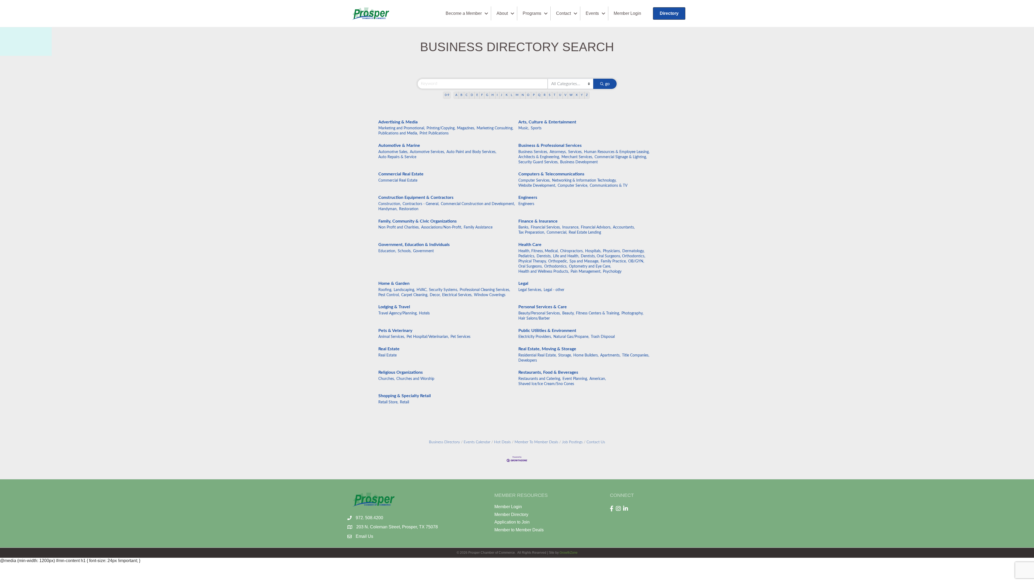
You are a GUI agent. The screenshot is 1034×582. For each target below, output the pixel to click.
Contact (563, 13)
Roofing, (385, 290)
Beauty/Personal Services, (539, 313)
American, (597, 379)
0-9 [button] (447, 94)
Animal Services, (391, 337)
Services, (575, 152)
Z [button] (587, 94)
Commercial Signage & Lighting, (621, 157)
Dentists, (544, 256)
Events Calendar (477, 442)
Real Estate (389, 349)
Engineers (527, 197)
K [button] (507, 94)
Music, (523, 128)
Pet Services (460, 337)
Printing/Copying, (441, 128)
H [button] (492, 94)
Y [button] (582, 94)
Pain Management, (586, 271)
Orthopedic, (558, 261)
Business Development (579, 162)
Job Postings (572, 442)
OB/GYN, (636, 261)
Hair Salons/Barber (534, 318)
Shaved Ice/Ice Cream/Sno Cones (546, 384)
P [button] (534, 94)
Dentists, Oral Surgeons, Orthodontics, (613, 256)
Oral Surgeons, (530, 266)
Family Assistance (478, 227)
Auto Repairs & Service (397, 157)
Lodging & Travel (394, 307)
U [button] (560, 94)
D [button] (472, 94)
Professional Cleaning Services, (485, 290)
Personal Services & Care (542, 307)
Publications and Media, (398, 133)
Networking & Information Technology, (584, 180)
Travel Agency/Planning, (397, 313)
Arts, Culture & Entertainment (547, 122)
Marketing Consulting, (495, 128)
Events (592, 13)
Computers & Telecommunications (551, 174)
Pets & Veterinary (395, 330)
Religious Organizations (400, 372)
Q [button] (539, 94)
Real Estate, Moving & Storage (547, 349)
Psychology (612, 271)
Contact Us (595, 442)
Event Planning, (575, 379)
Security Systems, (443, 290)
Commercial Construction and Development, (478, 204)
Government (423, 251)
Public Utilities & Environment (547, 330)
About (502, 13)
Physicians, (612, 251)
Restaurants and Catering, (539, 379)
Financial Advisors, (596, 227)
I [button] (497, 94)
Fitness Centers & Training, (598, 313)
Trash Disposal (603, 337)
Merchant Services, (577, 157)
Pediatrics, (526, 256)
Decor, (435, 295)
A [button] (456, 94)
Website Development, (537, 186)
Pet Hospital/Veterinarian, (428, 337)
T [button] (555, 94)
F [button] (482, 94)
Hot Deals (502, 442)
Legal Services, (530, 290)
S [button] (549, 94)
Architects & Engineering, (539, 157)
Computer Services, (534, 180)
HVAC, (422, 290)
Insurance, (570, 227)
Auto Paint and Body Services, (471, 152)
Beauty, (568, 313)
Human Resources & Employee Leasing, (616, 152)
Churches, (386, 379)
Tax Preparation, (531, 232)
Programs (532, 13)
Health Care (530, 244)
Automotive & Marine (399, 145)
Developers (527, 360)
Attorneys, (558, 152)
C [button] (466, 94)
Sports (536, 128)
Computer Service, (573, 186)
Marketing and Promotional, (401, 128)
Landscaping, (404, 290)
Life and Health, (566, 256)
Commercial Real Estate (401, 174)
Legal (523, 283)
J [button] (501, 94)
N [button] (523, 94)
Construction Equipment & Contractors (415, 197)
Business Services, (533, 152)
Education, (387, 251)
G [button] (487, 94)
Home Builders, (586, 355)
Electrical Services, (457, 295)
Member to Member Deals (519, 530)
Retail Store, (388, 402)
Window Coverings (489, 295)
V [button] (565, 94)
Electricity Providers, (535, 337)
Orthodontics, (555, 266)
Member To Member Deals (536, 442)
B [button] (461, 94)
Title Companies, (635, 355)
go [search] (607, 84)
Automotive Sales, (393, 152)
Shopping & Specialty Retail (404, 396)
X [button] (577, 94)
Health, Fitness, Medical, (538, 251)
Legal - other (554, 290)
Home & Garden (394, 283)
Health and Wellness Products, (543, 271)
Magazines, (466, 128)
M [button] (517, 94)
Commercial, (557, 232)
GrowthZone (569, 553)
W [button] (571, 94)
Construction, (389, 204)
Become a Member (464, 13)
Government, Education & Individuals (414, 244)
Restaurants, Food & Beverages (548, 372)
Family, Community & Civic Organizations (417, 221)
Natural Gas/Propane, (571, 337)
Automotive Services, (427, 152)
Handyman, (387, 209)
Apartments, (610, 355)
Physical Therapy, (532, 261)
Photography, (632, 313)
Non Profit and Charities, (399, 227)
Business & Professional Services (550, 145)
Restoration (408, 209)
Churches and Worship (415, 379)
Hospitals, (593, 251)
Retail (404, 402)
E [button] (477, 94)
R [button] (545, 94)
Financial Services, (546, 227)
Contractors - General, (421, 204)
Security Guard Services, (538, 162)
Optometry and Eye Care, (590, 266)
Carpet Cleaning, (414, 295)
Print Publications (434, 133)
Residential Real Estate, (537, 355)
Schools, (404, 251)
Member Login (627, 13)
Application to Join (512, 522)
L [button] (511, 94)
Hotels (424, 313)
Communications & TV (608, 186)
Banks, (523, 227)
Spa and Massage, (584, 261)
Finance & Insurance (538, 221)
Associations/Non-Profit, (441, 227)
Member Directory (511, 514)
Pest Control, (389, 295)
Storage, (565, 355)
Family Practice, (614, 261)
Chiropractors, (572, 251)
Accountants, (624, 227)
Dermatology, (633, 251)
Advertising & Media (398, 122)
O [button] (528, 94)
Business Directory (444, 442)
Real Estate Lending (585, 232)
